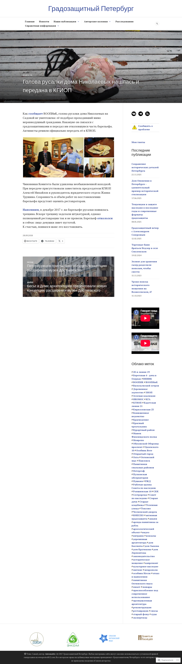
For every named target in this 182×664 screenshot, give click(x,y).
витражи (138, 535)
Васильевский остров (146, 385)
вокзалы (151, 535)
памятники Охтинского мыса (142, 582)
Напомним (31, 210)
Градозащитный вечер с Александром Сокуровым (145, 231)
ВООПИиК (152, 382)
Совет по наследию (144, 496)
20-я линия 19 (141, 372)
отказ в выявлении (145, 575)
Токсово (146, 508)
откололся (105, 218)
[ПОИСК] (157, 23)
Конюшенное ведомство (140, 414)
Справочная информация (40, 25)
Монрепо (138, 440)
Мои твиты (138, 142)
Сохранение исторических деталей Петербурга (145, 167)
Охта (136, 457)
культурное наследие (145, 566)
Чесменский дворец (145, 511)
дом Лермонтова (145, 551)
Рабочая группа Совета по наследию (144, 486)
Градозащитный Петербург (91, 8)
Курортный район (144, 430)
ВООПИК (138, 382)
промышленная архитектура (142, 602)
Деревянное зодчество (140, 390)
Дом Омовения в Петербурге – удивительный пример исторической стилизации (145, 187)
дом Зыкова (152, 546)
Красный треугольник (139, 425)
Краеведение (141, 419)
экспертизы (140, 617)
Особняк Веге (144, 450)
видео (145, 532)
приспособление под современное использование (145, 594)
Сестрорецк (140, 494)
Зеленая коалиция (144, 395)
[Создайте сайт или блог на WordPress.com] (25, 654)
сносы (154, 610)
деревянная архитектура (139, 541)
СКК (156, 491)
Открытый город (143, 453)
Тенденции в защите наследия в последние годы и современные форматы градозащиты (145, 211)
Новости (44, 21)
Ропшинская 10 (142, 491)
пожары (147, 587)
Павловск (144, 460)
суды (154, 614)
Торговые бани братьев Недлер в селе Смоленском (145, 248)
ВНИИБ (147, 378)
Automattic (50, 654)
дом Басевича (142, 544)
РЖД (148, 481)
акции (153, 518)
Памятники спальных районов (143, 466)
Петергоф (139, 470)
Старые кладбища (140, 503)
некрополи (151, 569)
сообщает (35, 113)
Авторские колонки (96, 21)
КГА (148, 399)
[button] (53, 157)
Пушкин (138, 481)
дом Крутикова (142, 549)
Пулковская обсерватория (140, 476)
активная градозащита (144, 517)
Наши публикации (65, 21)
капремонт (151, 563)
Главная (30, 21)
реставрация (140, 610)
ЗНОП (149, 392)
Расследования (124, 21)
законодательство (144, 556)
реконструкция (142, 607)
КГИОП (137, 402)
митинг (137, 569)
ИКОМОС (138, 399)
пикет (136, 587)
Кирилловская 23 (143, 409)
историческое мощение (141, 561)
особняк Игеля (142, 573)
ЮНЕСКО (138, 515)
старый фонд (141, 614)
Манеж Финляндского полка (144, 435)
